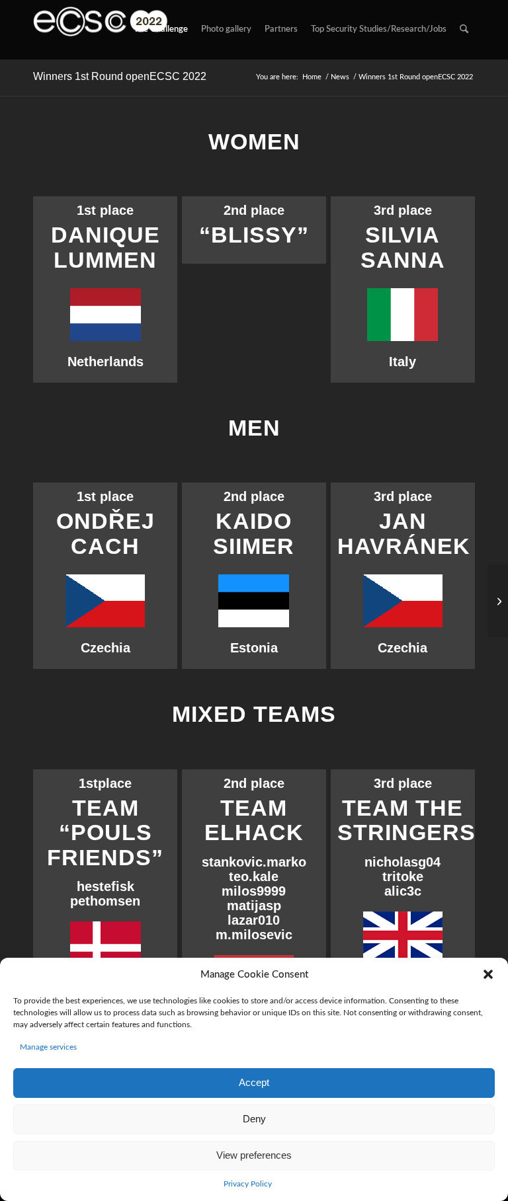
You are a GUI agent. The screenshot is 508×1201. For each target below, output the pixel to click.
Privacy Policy (248, 1184)
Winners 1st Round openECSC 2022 (119, 76)
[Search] (464, 29)
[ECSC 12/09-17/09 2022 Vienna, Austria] (100, 29)
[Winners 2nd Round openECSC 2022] (497, 600)
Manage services (48, 1047)
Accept (254, 1082)
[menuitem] (160, 29)
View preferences (254, 1155)
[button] (488, 974)
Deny (254, 1118)
